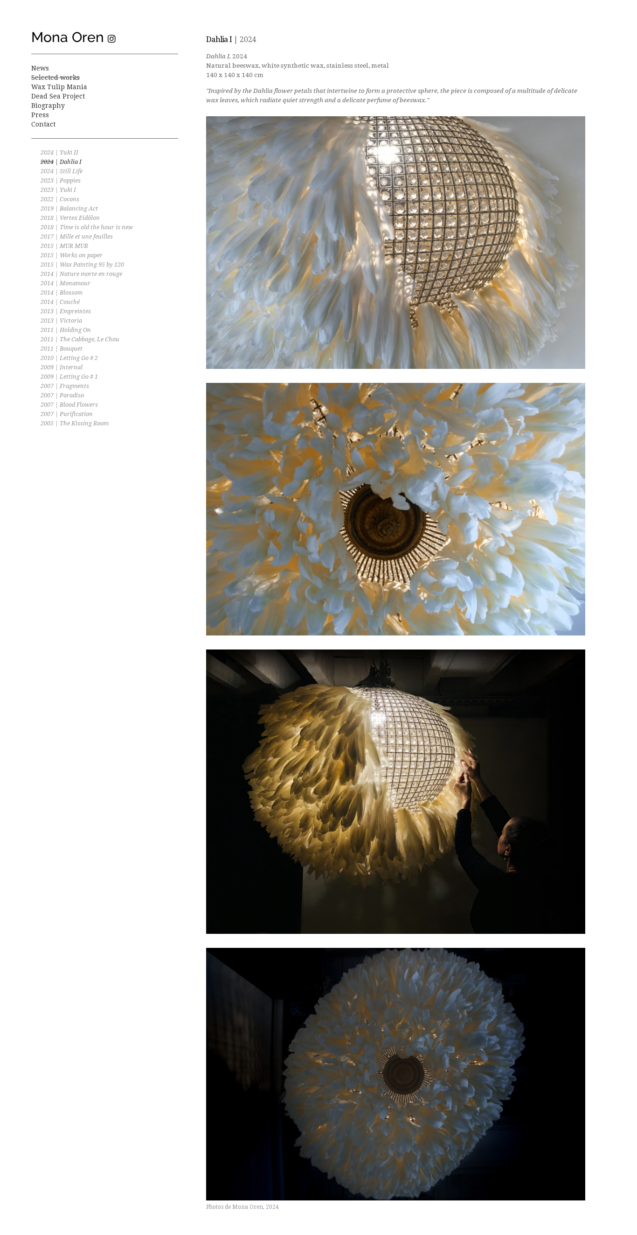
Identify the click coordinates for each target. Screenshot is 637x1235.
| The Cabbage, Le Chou (80, 339)
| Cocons (60, 199)
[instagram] (112, 39)
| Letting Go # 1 (69, 376)
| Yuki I (58, 189)
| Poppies (61, 180)
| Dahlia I (61, 161)
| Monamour (65, 283)
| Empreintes (66, 311)
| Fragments (65, 385)
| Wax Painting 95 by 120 (82, 264)
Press (40, 115)
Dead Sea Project (58, 96)
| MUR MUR (64, 245)
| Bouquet (62, 348)
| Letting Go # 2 (69, 357)
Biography (48, 105)
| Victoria (61, 320)
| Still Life (62, 171)
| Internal (62, 367)
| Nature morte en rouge (81, 273)
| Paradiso (62, 395)
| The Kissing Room (75, 423)
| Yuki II (59, 152)
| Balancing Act (69, 208)
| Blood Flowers (69, 404)
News (40, 68)
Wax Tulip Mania (59, 87)
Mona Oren (67, 37)
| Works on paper (72, 255)
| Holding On (66, 329)
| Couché (60, 301)
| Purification (67, 413)
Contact (43, 124)
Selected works (55, 77)
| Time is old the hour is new (87, 227)
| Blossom (62, 292)
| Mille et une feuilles (77, 236)
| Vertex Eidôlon (70, 217)
